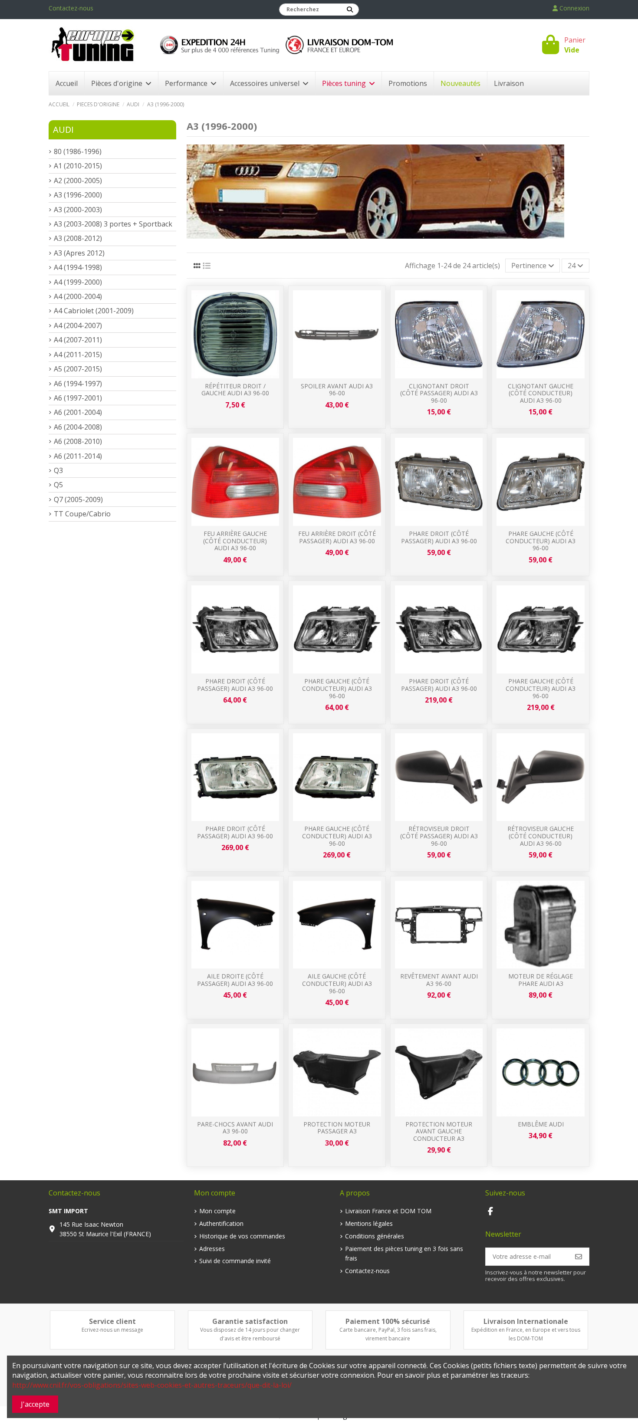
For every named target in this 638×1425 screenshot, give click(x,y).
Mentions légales (369, 1223)
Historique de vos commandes (242, 1236)
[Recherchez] (350, 9)
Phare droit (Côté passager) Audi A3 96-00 (439, 537)
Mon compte (217, 1211)
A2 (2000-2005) (78, 180)
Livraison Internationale (525, 1321)
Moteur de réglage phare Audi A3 (540, 980)
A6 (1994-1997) (78, 383)
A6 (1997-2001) (78, 398)
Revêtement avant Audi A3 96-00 (439, 980)
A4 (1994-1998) (78, 267)
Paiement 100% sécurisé (387, 1321)
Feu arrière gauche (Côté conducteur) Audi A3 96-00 (235, 540)
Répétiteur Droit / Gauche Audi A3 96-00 (235, 389)
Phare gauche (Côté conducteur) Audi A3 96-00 (541, 540)
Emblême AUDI (541, 1124)
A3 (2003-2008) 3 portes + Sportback (113, 224)
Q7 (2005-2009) (78, 499)
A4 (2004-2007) (78, 325)
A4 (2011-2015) (78, 354)
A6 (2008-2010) (78, 441)
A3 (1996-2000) (78, 195)
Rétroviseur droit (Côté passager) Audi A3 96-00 (439, 835)
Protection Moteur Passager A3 (336, 1128)
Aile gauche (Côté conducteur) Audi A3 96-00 (337, 983)
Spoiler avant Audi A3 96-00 (337, 389)
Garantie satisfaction (250, 1321)
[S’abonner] (578, 1256)
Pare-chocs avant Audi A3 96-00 (235, 1128)
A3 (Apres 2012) (79, 253)
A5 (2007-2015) (78, 369)
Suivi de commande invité (235, 1261)
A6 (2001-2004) (78, 412)
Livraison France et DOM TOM (388, 1211)
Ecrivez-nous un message (112, 1329)
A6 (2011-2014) (78, 456)
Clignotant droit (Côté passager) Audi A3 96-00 (439, 393)
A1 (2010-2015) (78, 166)
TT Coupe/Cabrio (82, 514)
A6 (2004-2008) (78, 427)
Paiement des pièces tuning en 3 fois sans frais (404, 1253)
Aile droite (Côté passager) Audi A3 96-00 (235, 980)
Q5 (58, 484)
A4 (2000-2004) (78, 296)
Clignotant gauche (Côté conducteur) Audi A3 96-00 (540, 393)
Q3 (58, 470)
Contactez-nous (71, 8)
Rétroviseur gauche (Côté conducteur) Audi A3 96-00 (540, 835)
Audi (63, 129)
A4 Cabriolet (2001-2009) (94, 310)
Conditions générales (374, 1236)
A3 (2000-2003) (78, 209)
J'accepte (35, 1404)
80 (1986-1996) (78, 151)
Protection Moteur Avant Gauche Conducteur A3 (438, 1131)
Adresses (212, 1248)
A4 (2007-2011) (78, 340)
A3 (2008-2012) (78, 238)
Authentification (221, 1223)
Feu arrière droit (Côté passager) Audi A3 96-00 (337, 537)
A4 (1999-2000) (78, 282)
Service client (112, 1321)
